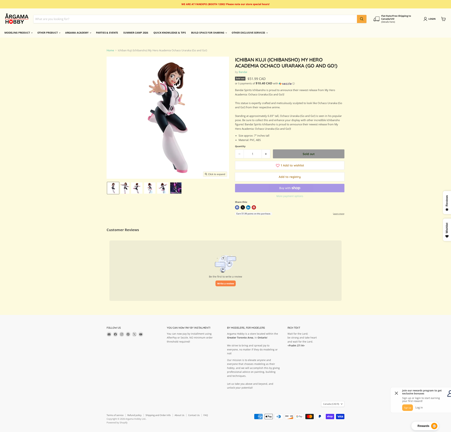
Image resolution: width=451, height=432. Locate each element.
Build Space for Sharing (208, 32)
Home (110, 50)
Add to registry (290, 177)
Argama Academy (77, 32)
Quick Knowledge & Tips (169, 32)
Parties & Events (107, 32)
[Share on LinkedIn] (248, 207)
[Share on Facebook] (237, 207)
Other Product (47, 32)
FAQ (205, 415)
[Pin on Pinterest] (254, 207)
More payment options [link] (289, 196)
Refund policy (134, 415)
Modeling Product (17, 32)
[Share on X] (243, 207)
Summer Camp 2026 (135, 32)
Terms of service (115, 415)
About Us (179, 415)
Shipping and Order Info (158, 415)
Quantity (240, 146)
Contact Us (194, 415)
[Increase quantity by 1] (266, 153)
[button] (113, 188)
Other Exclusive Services (249, 32)
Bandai (243, 72)
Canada (331, 403)
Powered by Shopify (117, 422)
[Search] (361, 19)
